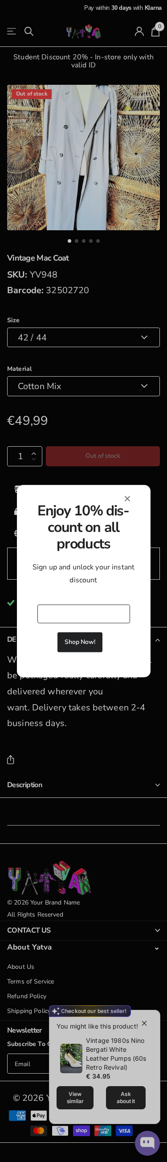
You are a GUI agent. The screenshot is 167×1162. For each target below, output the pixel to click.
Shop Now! (80, 642)
